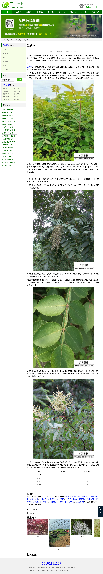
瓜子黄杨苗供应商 (8, 109)
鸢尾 (66, 502)
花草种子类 (6, 99)
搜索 (19, 79)
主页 (6, 12)
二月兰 (68, 499)
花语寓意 (5, 65)
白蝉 (81, 537)
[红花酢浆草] (59, 528)
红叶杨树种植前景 (8, 159)
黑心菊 (75, 499)
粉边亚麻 (77, 496)
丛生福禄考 (80, 502)
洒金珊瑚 (82, 499)
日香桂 (34, 509)
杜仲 (33, 513)
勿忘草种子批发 (7, 112)
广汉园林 (84, 12)
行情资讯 (73, 12)
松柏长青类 (17, 94)
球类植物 (16, 99)
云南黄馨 (53, 502)
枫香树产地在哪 (7, 145)
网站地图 (31, 570)
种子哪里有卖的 (7, 150)
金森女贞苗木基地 (8, 118)
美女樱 (71, 502)
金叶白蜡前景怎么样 (8, 121)
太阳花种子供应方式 (8, 142)
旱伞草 (45, 502)
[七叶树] (37, 528)
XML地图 (37, 570)
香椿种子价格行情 (8, 115)
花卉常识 (5, 69)
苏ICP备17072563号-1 (67, 570)
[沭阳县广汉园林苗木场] (26, 5)
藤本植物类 (17, 91)
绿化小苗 (16, 97)
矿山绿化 (51, 12)
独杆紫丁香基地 (7, 156)
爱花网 (59, 570)
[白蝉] (81, 527)
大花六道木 (34, 499)
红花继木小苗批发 (8, 127)
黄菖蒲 (91, 496)
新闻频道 (29, 12)
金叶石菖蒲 (60, 499)
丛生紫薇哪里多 (7, 124)
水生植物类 (6, 97)
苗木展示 (18, 12)
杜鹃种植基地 (6, 165)
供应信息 (62, 12)
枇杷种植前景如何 (8, 147)
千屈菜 (84, 496)
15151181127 (93, 7)
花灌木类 (16, 88)
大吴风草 (51, 499)
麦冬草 (60, 502)
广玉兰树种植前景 (8, 133)
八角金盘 (43, 499)
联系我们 (95, 12)
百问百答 (5, 53)
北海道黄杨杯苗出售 (8, 136)
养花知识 (5, 57)
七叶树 (37, 539)
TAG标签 (42, 570)
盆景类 (5, 88)
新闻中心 (5, 49)
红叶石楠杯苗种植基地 (9, 130)
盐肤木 (29, 67)
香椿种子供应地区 (8, 139)
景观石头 (40, 12)
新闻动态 (6, 45)
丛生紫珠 (69, 496)
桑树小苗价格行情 (8, 153)
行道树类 (25, 40)
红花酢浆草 (59, 539)
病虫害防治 (6, 61)
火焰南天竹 (37, 502)
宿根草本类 (6, 94)
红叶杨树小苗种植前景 (9, 162)
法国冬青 (90, 499)
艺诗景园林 (54, 570)
